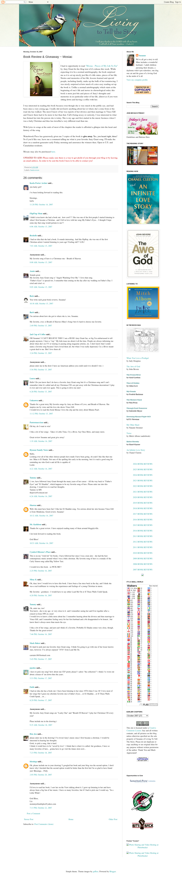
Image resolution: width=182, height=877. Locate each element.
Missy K (33, 579)
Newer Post (28, 819)
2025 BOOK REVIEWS (142, 469)
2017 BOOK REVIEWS (142, 514)
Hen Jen (33, 733)
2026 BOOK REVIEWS (142, 464)
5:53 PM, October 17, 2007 (41, 678)
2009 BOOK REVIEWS (142, 558)
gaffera (95, 871)
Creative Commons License (141, 729)
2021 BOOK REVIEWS (142, 491)
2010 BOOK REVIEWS (142, 553)
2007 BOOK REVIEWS (142, 569)
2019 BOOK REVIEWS (142, 502)
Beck (32, 295)
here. (53, 151)
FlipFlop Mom (36, 213)
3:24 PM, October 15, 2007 (41, 353)
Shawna (33, 505)
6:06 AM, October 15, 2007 (41, 226)
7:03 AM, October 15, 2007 (41, 245)
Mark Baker (35, 643)
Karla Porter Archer (38, 183)
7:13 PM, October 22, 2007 (41, 807)
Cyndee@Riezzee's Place (40, 551)
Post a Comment (33, 813)
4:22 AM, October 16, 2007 (41, 468)
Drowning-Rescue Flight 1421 (139, 416)
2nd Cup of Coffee (38, 334)
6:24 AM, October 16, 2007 (41, 496)
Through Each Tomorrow (137, 408)
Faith (32, 687)
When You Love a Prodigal (138, 358)
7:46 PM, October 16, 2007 (41, 634)
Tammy (33, 477)
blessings (33, 761)
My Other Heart (133, 424)
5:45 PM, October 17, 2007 (41, 659)
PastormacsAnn (36, 422)
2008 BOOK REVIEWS (142, 564)
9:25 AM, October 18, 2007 (41, 725)
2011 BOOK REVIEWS (142, 547)
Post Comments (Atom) (43, 824)
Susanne (142, 55)
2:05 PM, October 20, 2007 (41, 774)
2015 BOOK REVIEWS (142, 525)
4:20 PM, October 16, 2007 (41, 595)
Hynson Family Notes (39, 449)
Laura (32, 378)
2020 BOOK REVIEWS (142, 497)
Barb (32, 312)
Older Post (113, 819)
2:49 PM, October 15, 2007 (41, 325)
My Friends (131, 391)
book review (34, 170)
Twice (129, 433)
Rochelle (33, 235)
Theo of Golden (133, 383)
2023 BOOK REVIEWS (142, 480)
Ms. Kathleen (35, 524)
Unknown (34, 400)
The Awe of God (133, 366)
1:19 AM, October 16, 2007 (41, 441)
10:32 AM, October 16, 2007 (41, 515)
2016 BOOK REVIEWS (142, 519)
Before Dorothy (133, 441)
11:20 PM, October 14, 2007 (41, 204)
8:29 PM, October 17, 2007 (41, 700)
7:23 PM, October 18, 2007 (41, 752)
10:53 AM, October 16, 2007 (41, 543)
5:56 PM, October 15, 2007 (41, 369)
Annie (32, 271)
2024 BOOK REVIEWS (142, 475)
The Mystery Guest (134, 399)
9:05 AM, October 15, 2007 (41, 287)
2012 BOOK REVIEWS (142, 541)
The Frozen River (134, 374)
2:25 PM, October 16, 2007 (41, 570)
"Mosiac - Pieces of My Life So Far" (102, 65)
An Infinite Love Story (136, 450)
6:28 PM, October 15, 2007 (41, 391)
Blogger (112, 871)
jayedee (33, 667)
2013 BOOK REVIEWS (142, 536)
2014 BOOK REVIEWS (142, 530)
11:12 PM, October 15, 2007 (41, 413)
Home (71, 819)
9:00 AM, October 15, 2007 (41, 262)
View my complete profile (137, 79)
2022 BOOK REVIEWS (142, 486)
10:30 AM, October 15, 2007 (41, 303)
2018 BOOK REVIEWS (142, 508)
